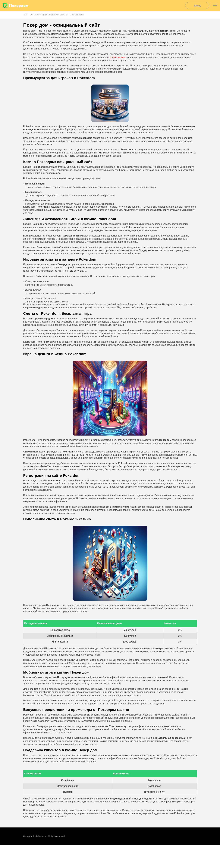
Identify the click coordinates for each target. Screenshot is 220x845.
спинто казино (117, 57)
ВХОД (197, 5)
